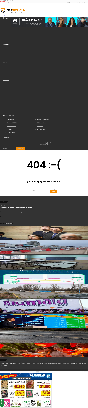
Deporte (19, 363)
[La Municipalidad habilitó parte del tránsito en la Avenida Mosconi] (44, 247)
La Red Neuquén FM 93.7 (12, 119)
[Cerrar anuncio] (37, 372)
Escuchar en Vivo (9, 115)
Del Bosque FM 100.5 (11, 132)
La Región (5, 18)
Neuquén (59, 363)
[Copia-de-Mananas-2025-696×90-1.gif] (49, 26)
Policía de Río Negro (74, 363)
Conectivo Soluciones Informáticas (30, 371)
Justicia (41, 363)
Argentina (2, 363)
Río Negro (84, 363)
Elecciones (28, 363)
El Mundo (5, 97)
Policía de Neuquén (66, 363)
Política (5, 62)
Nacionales (6, 80)
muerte (46, 363)
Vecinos (5, 365)
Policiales (6, 44)
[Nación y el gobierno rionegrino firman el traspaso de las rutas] (44, 335)
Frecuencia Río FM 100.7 (12, 122)
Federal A (33, 363)
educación (23, 363)
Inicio (4, 17)
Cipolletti (7, 363)
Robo (80, 363)
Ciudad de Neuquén (13, 363)
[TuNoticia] (13, 12)
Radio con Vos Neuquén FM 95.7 (43, 119)
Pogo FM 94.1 (10, 129)
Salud (1, 365)
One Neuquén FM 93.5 (11, 126)
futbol (38, 363)
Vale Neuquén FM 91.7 (41, 122)
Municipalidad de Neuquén (52, 363)
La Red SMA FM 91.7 (41, 129)
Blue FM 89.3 (40, 126)
